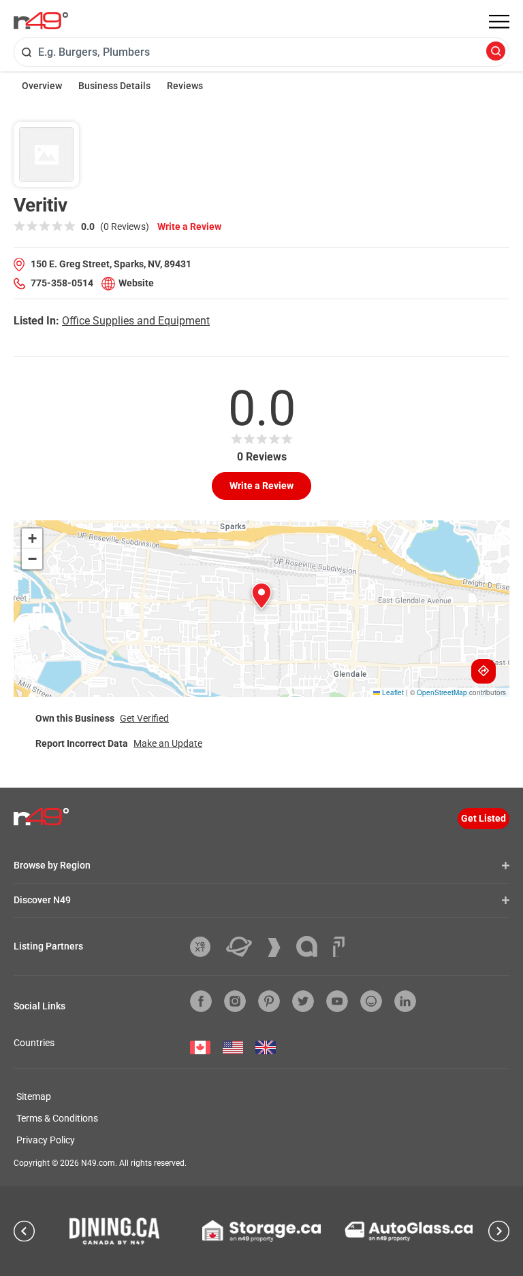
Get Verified (144, 718)
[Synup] (279, 947)
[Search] (495, 52)
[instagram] (235, 1001)
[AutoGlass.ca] (408, 1231)
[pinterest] (269, 1001)
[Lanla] (312, 946)
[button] (261, 595)
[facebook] (201, 1001)
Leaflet (392, 692)
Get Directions (483, 671)
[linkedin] (405, 1001)
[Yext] (205, 947)
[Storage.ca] (261, 1231)
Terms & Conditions (57, 1118)
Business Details (114, 85)
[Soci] (338, 947)
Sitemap (33, 1096)
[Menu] (499, 22)
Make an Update (167, 743)
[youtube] (337, 1001)
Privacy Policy (45, 1140)
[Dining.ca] (114, 1231)
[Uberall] (244, 947)
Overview (42, 85)
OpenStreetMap (442, 692)
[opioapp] (371, 1001)
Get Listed (483, 818)
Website (136, 283)
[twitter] (303, 1001)
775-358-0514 (62, 283)
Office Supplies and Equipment (136, 320)
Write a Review (189, 226)
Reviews (185, 85)
